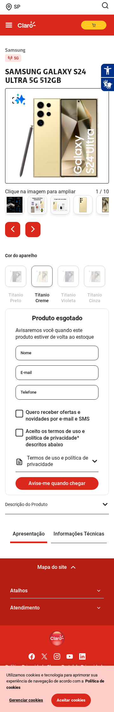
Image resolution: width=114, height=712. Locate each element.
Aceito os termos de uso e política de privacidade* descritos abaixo (55, 438)
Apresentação (29, 534)
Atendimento (25, 608)
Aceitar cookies (71, 700)
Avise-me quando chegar (57, 483)
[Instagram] (57, 655)
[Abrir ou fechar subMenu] (9, 25)
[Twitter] (44, 655)
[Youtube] (69, 655)
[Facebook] (31, 655)
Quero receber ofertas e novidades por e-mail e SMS (58, 415)
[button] (12, 229)
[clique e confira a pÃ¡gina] (27, 25)
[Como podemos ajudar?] (106, 5)
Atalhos (19, 591)
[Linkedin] (82, 655)
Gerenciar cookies (26, 700)
